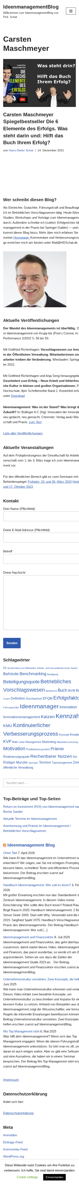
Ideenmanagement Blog (31, 845)
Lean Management (30, 742)
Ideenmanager (39, 706)
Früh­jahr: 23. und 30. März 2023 (50, 481)
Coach (6, 698)
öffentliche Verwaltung (18, 767)
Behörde (11, 673)
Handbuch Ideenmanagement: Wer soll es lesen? (37, 885)
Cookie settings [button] (27, 1177)
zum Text (35, 422)
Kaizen (48, 716)
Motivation (14, 748)
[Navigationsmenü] (71, 11)
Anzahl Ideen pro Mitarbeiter (21, 668)
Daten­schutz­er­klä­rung (18, 1113)
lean (15, 742)
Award (74, 668)
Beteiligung (52, 674)
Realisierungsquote (16, 756)
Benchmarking (33, 673)
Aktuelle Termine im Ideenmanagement (30, 818)
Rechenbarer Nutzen (51, 756)
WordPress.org (13, 1156)
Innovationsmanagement (21, 717)
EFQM (47, 698)
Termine (45, 762)
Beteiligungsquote (21, 681)
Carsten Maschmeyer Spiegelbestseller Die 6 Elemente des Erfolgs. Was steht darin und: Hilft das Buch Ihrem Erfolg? (35, 128)
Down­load (18, 396)
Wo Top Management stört (21, 1031)
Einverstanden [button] (54, 1177)
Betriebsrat (51, 691)
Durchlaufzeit (34, 698)
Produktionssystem (38, 749)
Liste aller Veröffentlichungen (23, 433)
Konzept (64, 734)
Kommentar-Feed (15, 1149)
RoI (75, 756)
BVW (71, 690)
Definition (18, 698)
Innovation (68, 707)
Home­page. (21, 237)
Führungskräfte (11, 707)
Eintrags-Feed (13, 1142)
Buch (62, 690)
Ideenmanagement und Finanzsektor (28, 937)
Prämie (57, 748)
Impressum (11, 1079)
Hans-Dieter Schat (21, 150)
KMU (7, 725)
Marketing (49, 742)
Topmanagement (62, 762)
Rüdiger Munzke (15, 762)
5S (5, 668)
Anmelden (10, 1135)
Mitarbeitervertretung (67, 742)
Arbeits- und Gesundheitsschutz (53, 668)
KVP (7, 741)
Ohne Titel (10, 853)
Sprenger (33, 762)
